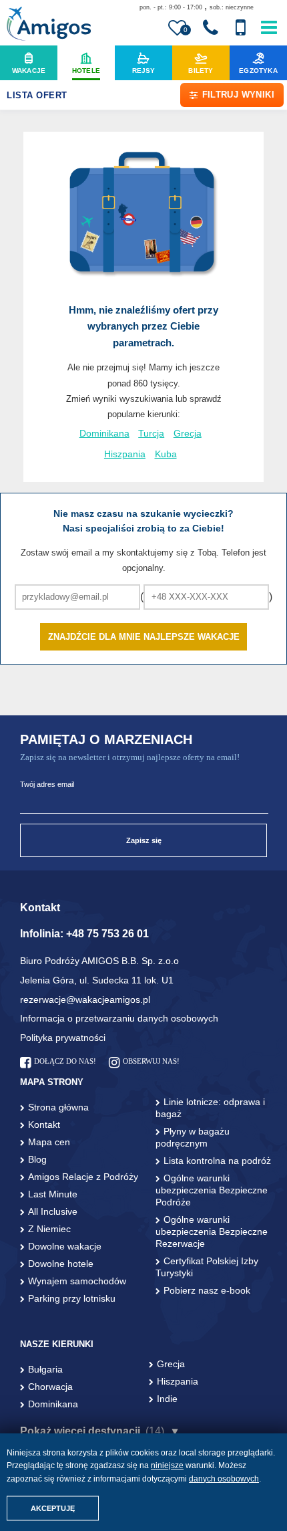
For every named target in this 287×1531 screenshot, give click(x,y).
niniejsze (167, 1465)
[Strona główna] (48, 25)
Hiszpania (125, 454)
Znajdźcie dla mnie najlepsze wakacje (144, 637)
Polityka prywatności (62, 1037)
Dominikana (104, 434)
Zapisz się (144, 840)
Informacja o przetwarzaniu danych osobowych (119, 1018)
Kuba (166, 454)
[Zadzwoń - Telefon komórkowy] (240, 28)
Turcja (151, 434)
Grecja (188, 434)
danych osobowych (224, 1479)
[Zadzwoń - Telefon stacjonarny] (210, 28)
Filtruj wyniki (238, 95)
